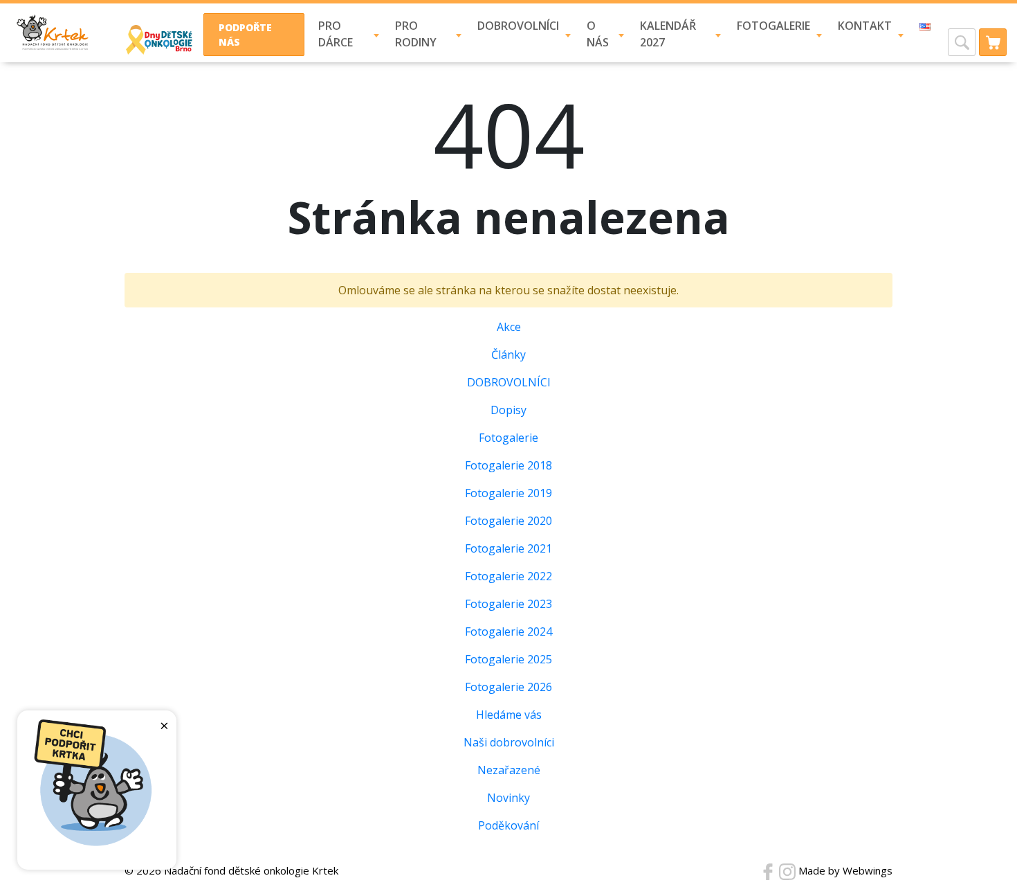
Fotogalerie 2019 (508, 493)
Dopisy (508, 410)
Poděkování (508, 825)
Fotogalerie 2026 (508, 687)
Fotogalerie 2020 (508, 520)
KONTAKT (865, 25)
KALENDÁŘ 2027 (668, 34)
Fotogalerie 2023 (508, 603)
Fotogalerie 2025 (508, 659)
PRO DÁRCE (335, 34)
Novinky (508, 797)
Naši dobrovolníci (509, 742)
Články (508, 354)
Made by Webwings (845, 870)
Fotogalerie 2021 (508, 548)
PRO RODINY (416, 34)
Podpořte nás (245, 34)
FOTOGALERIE (773, 25)
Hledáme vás (509, 714)
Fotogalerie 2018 (508, 465)
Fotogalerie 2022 (508, 576)
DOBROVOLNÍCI (518, 25)
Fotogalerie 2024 (508, 631)
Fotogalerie (508, 437)
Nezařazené (508, 770)
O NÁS (598, 34)
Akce (509, 326)
